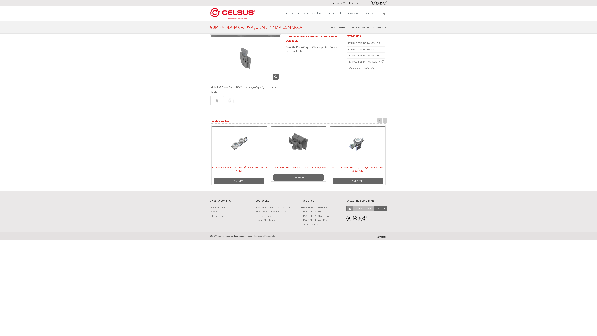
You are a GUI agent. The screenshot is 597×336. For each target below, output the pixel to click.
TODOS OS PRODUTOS (360, 67)
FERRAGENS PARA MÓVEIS (359, 27)
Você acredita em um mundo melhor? (273, 207)
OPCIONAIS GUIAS (380, 27)
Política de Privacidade (264, 235)
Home (332, 27)
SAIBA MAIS (239, 181)
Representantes (218, 207)
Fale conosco (216, 216)
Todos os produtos (310, 224)
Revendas (215, 211)
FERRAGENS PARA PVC (361, 49)
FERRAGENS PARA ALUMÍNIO (365, 61)
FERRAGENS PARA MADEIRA (364, 55)
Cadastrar (380, 208)
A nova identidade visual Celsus (270, 211)
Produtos (341, 27)
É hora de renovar (264, 216)
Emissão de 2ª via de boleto (344, 3)
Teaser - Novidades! (265, 220)
